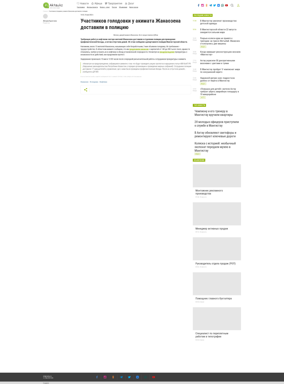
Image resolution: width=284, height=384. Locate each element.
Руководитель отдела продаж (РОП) (215, 263)
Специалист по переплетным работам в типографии (211, 335)
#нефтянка (103, 82)
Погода (114, 7)
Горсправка (81, 7)
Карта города (133, 7)
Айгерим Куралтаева (50, 21)
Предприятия (115, 3)
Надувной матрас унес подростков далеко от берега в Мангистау (217, 79)
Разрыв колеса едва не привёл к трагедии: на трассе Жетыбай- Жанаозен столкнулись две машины (220, 41)
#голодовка (94, 82)
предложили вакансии (138, 49)
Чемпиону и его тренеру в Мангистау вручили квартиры (214, 113)
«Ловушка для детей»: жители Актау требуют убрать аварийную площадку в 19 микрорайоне (219, 92)
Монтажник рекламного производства (209, 192)
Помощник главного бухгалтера (213, 298)
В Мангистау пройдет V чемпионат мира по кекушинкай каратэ (220, 70)
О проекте (46, 383)
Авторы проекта (92, 7)
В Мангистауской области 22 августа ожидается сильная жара (218, 30)
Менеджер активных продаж (211, 228)
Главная (45, 11)
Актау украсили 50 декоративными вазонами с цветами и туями (217, 62)
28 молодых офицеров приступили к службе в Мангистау (217, 123)
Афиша (98, 3)
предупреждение (167, 52)
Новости (84, 3)
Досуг (131, 3)
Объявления (123, 7)
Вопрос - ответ (105, 7)
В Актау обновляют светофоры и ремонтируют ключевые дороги (215, 134)
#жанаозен (84, 82)
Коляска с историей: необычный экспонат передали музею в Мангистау (215, 146)
